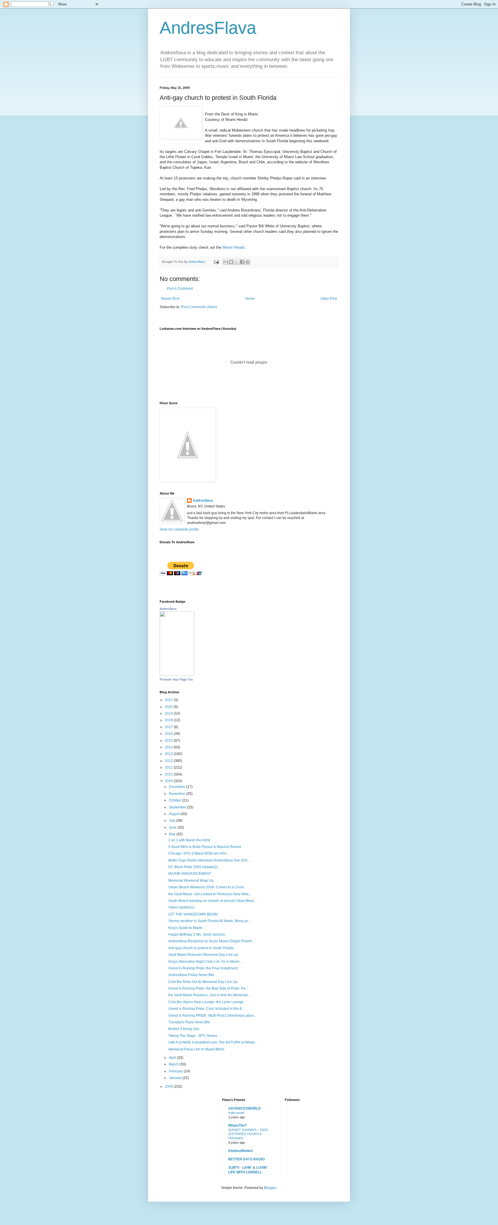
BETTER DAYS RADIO (246, 1159)
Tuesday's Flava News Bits (189, 1022)
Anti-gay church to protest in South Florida (201, 948)
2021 (169, 700)
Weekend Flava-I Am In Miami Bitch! (196, 1049)
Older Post (328, 299)
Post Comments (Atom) (199, 307)
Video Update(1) (181, 907)
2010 (169, 774)
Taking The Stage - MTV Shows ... (194, 1036)
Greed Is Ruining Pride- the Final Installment (202, 968)
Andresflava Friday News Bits (191, 975)
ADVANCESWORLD (244, 1108)
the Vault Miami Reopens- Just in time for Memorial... (209, 995)
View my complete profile (179, 529)
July (172, 820)
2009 (169, 781)
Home (250, 299)
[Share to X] (236, 262)
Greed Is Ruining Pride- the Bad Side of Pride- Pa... (208, 988)
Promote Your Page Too (176, 679)
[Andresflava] (177, 675)
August (175, 814)
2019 (169, 713)
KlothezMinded (240, 1151)
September (178, 807)
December (177, 787)
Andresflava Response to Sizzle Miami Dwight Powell (210, 941)
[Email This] (226, 262)
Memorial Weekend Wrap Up (191, 881)
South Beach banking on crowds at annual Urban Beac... (212, 901)
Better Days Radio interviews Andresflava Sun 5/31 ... (209, 860)
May (172, 834)
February (176, 1071)
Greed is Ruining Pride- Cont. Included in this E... (206, 1009)
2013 (169, 754)
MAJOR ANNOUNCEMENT (189, 874)
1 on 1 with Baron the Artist (189, 840)
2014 (169, 747)
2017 (169, 727)
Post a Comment (180, 288)
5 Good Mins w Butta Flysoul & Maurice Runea (204, 847)
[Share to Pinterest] (247, 262)
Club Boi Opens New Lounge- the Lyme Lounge (206, 1002)
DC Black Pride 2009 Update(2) (193, 867)
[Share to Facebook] (242, 262)
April (173, 1058)
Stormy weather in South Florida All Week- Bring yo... (209, 921)
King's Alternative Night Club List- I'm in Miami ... (205, 962)
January (175, 1078)
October (175, 800)
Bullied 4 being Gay (183, 1029)
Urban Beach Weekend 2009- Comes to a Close (206, 887)
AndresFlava (208, 28)
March (174, 1064)
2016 (169, 734)
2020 (169, 707)
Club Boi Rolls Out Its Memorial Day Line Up (202, 982)
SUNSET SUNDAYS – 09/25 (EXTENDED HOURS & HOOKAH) (248, 1134)
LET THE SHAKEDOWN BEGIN (193, 914)
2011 (169, 767)
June (173, 827)
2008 (169, 1086)
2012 (169, 761)
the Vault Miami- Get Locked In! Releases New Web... (209, 894)
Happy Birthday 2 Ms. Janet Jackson (196, 934)
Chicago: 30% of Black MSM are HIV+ (197, 853)
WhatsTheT (237, 1125)
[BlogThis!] (231, 262)
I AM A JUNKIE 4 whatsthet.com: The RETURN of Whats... (212, 1042)
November (177, 794)
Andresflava (203, 501)
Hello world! (236, 1113)
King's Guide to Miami (185, 928)
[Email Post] (216, 261)
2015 (169, 741)
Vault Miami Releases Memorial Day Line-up (203, 955)
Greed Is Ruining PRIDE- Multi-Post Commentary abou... (212, 1016)
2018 (169, 720)
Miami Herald (233, 247)
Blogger (270, 1188)
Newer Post (170, 299)
